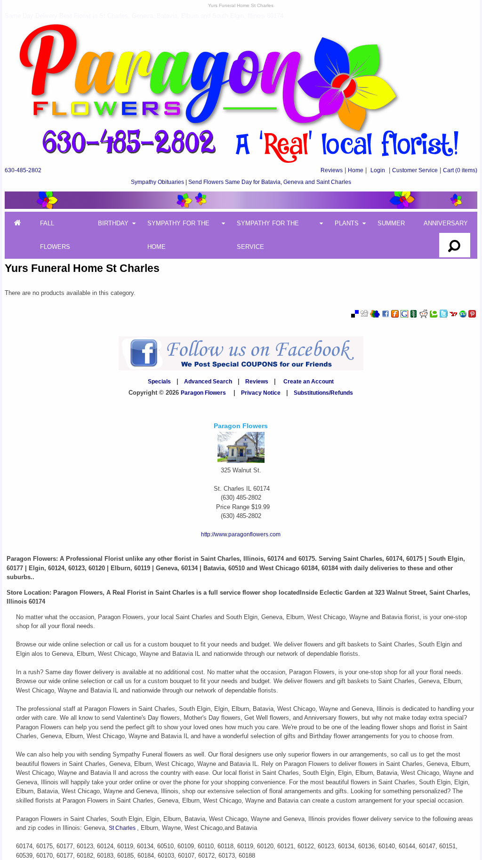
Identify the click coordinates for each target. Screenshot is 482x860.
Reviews (332, 170)
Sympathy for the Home (178, 235)
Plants (347, 223)
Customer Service (415, 170)
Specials (159, 381)
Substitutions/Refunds (323, 393)
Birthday (113, 223)
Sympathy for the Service (268, 235)
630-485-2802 (23, 170)
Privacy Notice (261, 393)
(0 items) (460, 170)
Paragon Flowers (203, 393)
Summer (391, 223)
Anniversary (446, 223)
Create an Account (308, 381)
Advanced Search (208, 381)
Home (355, 170)
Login (377, 170)
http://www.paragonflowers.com (241, 534)
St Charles (123, 828)
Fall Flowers (55, 235)
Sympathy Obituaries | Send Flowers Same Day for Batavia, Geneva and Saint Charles (241, 182)
